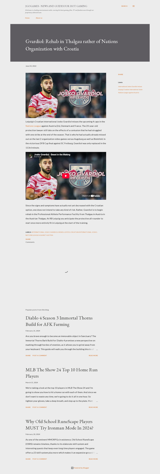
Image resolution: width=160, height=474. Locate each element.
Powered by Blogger (81, 468)
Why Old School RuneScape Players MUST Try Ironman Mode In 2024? (59, 424)
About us (39, 18)
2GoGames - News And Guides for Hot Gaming (56, 6)
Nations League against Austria (128, 92)
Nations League (33, 126)
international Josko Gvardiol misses (130, 86)
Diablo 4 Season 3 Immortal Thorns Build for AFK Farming (59, 321)
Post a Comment (40, 355)
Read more (93, 355)
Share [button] (120, 74)
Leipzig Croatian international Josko (130, 89)
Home (27, 18)
